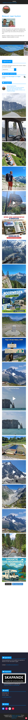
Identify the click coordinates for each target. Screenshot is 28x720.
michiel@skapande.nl (6, 697)
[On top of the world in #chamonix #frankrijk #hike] (14, 178)
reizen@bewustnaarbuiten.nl (12, 664)
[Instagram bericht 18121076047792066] (14, 496)
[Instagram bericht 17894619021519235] (14, 545)
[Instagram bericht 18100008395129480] (14, 350)
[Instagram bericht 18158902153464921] (14, 423)
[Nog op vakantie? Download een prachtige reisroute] (14, 301)
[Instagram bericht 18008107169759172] (14, 203)
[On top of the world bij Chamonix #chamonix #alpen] (14, 521)
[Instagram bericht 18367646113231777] (14, 570)
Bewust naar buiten (11, 16)
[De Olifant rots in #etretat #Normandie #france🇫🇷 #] (14, 399)
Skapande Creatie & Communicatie (11, 685)
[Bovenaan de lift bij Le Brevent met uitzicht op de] (14, 252)
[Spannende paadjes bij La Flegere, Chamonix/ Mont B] (14, 276)
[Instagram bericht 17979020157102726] (14, 325)
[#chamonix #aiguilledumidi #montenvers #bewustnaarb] (14, 472)
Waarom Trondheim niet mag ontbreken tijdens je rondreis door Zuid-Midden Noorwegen (14, 3)
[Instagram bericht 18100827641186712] (14, 447)
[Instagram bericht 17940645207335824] (14, 227)
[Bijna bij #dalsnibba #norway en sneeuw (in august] (14, 129)
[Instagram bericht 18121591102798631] (14, 154)
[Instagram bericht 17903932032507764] (14, 105)
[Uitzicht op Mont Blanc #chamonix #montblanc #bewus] (14, 374)
